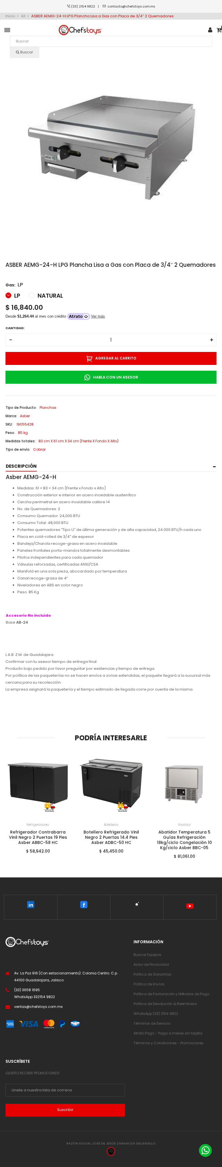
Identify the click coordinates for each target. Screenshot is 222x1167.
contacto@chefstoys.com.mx (131, 6)
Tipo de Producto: (21, 407)
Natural (49, 296)
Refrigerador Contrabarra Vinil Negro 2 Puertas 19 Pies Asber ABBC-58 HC (38, 837)
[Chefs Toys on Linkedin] (31, 905)
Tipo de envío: (17, 449)
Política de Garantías (152, 974)
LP (16, 296)
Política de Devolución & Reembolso (165, 1003)
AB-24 (22, 622)
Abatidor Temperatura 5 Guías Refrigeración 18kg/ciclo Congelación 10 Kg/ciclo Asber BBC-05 (184, 839)
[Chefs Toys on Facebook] (84, 905)
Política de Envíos (149, 984)
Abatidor (184, 824)
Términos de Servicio (152, 1023)
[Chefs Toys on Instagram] (137, 905)
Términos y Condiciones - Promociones (169, 1043)
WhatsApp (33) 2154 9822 (156, 1013)
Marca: (11, 415)
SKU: (9, 424)
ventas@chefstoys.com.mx (38, 1006)
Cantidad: (14, 328)
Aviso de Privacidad (151, 964)
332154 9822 (44, 996)
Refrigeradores (38, 824)
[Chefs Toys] (80, 30)
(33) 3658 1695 (27, 989)
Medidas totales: (20, 441)
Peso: (10, 432)
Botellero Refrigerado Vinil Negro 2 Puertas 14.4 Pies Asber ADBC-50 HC (111, 837)
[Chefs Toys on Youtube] (190, 907)
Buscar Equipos (147, 954)
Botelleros (111, 824)
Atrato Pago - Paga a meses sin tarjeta (168, 1033)
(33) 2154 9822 (84, 6)
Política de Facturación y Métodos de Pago (171, 993)
